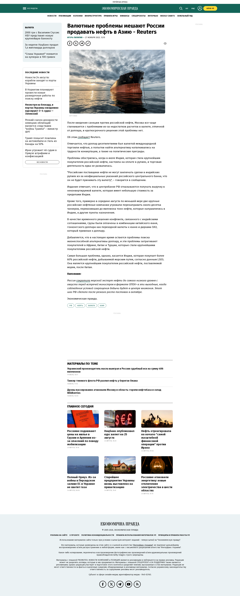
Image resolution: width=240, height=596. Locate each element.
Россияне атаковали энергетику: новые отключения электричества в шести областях (156, 483)
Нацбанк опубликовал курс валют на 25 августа (119, 434)
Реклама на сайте (58, 535)
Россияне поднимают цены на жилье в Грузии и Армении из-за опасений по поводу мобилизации (82, 437)
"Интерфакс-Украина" (143, 545)
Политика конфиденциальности (97, 535)
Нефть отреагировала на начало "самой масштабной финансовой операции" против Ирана (156, 439)
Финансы (124, 16)
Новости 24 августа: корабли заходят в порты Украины (40, 80)
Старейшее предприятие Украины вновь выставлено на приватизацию (119, 482)
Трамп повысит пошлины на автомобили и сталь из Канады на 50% (41, 141)
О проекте (74, 535)
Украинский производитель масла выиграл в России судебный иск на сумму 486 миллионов (115, 370)
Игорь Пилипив (75, 37)
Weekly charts (167, 16)
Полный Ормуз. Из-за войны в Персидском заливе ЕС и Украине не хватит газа (81, 482)
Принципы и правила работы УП (174, 535)
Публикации (65, 16)
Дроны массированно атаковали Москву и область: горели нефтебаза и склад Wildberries (114, 391)
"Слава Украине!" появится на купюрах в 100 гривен (41, 55)
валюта (91, 306)
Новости (51, 16)
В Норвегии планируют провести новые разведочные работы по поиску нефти (40, 94)
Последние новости (37, 72)
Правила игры (111, 16)
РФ (70, 306)
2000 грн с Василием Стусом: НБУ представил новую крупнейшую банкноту (42, 35)
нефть (80, 306)
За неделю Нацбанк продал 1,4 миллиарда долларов (41, 46)
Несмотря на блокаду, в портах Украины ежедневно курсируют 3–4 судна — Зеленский (41, 109)
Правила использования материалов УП (136, 535)
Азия (102, 306)
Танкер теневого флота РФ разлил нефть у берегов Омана (102, 380)
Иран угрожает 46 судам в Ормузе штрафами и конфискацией (41, 153)
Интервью (153, 16)
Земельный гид (185, 16)
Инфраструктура (93, 16)
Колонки (77, 16)
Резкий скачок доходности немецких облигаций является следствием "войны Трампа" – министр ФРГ (41, 125)
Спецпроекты (139, 16)
